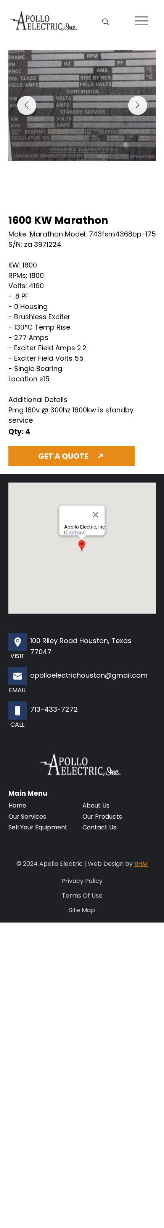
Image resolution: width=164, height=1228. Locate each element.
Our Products (102, 816)
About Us (95, 805)
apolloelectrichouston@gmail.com (89, 675)
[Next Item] (137, 105)
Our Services (27, 816)
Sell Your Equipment (38, 827)
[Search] (105, 22)
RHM (141, 863)
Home (17, 805)
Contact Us (99, 827)
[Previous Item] (26, 105)
